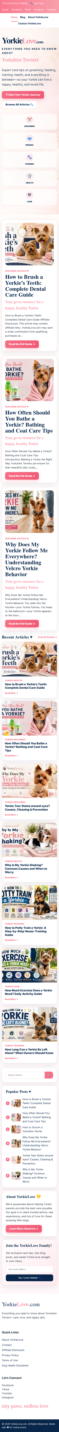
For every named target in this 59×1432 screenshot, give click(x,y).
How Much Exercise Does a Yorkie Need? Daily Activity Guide (28, 992)
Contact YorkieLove (29, 23)
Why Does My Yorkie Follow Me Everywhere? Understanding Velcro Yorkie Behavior (26, 559)
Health (29, 179)
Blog (22, 17)
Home (14, 17)
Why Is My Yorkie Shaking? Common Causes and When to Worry (26, 868)
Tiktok (28, 9)
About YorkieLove (38, 17)
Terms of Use (10, 1360)
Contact (6, 1345)
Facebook (16, 9)
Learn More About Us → (23, 1228)
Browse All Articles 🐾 (19, 104)
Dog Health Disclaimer (15, 1365)
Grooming (29, 122)
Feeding (29, 141)
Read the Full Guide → (22, 344)
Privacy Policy (10, 1355)
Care (29, 198)
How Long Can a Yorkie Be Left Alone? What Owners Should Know (29, 1051)
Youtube (51, 9)
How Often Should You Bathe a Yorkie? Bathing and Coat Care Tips (29, 421)
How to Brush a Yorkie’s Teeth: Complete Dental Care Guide (25, 285)
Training (29, 160)
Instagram (39, 9)
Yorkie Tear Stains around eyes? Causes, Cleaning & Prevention (27, 807)
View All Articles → (47, 637)
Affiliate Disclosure (13, 1350)
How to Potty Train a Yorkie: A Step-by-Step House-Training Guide (26, 931)
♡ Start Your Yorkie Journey (23, 94)
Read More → (11, 693)
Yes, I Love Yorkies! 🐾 (29, 1278)
